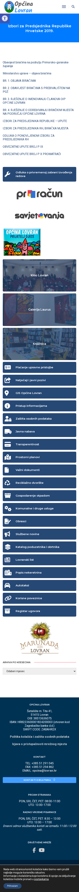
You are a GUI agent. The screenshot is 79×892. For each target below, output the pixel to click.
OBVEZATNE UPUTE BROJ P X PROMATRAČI (32, 154)
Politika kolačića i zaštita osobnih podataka (39, 736)
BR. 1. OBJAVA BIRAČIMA (19, 80)
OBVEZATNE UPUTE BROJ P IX (23, 146)
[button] (5, 18)
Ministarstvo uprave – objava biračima (27, 73)
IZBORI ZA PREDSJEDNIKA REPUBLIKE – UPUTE (35, 121)
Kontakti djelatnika (37, 780)
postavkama (41, 879)
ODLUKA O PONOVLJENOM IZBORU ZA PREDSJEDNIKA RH (28, 137)
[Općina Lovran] (18, 6)
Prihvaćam (12, 886)
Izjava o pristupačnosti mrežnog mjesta (39, 744)
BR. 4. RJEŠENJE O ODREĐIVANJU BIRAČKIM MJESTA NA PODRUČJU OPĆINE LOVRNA (38, 111)
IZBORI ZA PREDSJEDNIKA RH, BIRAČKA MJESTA (35, 128)
